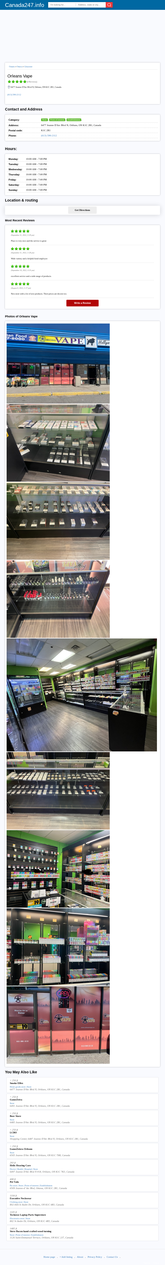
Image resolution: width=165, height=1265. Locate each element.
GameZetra (16, 1099)
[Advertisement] (82, 34)
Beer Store (15, 1116)
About (80, 1257)
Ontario (12, 67)
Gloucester (28, 67)
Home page (49, 1257)
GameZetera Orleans (21, 1149)
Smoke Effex (16, 1083)
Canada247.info (24, 5)
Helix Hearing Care (20, 1165)
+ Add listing (66, 1257)
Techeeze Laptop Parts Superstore (28, 1215)
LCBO (13, 1132)
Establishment (74, 119)
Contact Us (112, 1257)
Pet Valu (14, 1182)
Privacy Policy (95, 1257)
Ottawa (19, 67)
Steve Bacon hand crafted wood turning (30, 1231)
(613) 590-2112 (14, 94)
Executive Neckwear (20, 1198)
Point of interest (57, 119)
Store (44, 119)
